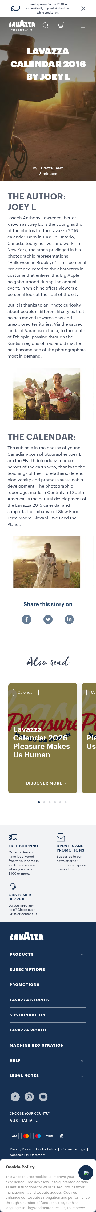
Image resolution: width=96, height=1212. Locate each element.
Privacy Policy (20, 1149)
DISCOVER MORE (44, 783)
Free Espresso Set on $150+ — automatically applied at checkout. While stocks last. (48, 8)
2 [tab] (44, 802)
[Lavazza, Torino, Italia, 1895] (22, 25)
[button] (83, 8)
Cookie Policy (46, 1149)
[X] (48, 620)
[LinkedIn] (69, 620)
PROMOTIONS (24, 985)
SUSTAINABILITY (28, 1015)
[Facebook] (26, 620)
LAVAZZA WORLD (28, 1030)
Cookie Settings (73, 1149)
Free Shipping (23, 846)
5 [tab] (60, 802)
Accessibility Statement (27, 1154)
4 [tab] (55, 802)
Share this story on (48, 604)
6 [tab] (65, 802)
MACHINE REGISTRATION (37, 1045)
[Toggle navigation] (82, 25)
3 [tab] (49, 802)
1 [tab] (39, 802)
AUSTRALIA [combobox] (21, 1121)
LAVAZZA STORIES (29, 1000)
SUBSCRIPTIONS (27, 969)
